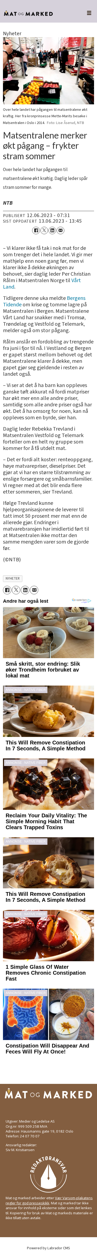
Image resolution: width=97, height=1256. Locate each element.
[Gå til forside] (37, 13)
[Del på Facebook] (36, 230)
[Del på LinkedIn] (52, 230)
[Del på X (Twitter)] (44, 230)
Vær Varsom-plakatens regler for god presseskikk (49, 1200)
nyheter (13, 578)
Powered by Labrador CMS (48, 1248)
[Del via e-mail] (60, 230)
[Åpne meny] (86, 13)
